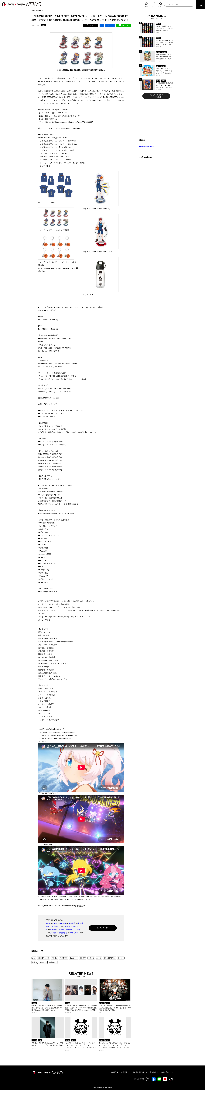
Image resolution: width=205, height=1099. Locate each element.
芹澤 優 (53, 933)
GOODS (34, 1040)
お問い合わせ (165, 1072)
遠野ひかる (63, 933)
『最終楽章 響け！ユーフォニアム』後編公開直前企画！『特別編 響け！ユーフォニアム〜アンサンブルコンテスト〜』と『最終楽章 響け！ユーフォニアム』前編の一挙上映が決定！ (164, 57)
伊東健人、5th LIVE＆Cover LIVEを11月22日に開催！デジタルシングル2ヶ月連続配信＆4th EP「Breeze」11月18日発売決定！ (47, 1008)
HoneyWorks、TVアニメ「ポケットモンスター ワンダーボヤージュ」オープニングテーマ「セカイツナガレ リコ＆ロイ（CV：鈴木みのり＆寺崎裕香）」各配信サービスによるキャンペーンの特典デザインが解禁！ (81, 1045)
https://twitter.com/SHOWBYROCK (62, 732)
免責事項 (153, 1072)
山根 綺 (53, 930)
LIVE (40, 1040)
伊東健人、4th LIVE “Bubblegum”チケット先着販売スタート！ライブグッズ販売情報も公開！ (47, 1044)
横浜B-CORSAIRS (65, 930)
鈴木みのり (74, 933)
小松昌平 (66, 926)
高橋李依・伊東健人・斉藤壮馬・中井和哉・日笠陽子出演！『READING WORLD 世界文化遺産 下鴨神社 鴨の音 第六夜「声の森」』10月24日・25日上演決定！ (81, 1008)
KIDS (157, 66)
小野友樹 (91, 958)
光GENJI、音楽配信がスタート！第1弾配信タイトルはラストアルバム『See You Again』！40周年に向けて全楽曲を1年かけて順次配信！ (164, 28)
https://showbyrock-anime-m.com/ (64, 735)
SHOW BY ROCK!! (59, 923)
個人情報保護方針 (138, 1072)
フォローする (104, 928)
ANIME (39, 11)
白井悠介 (121, 958)
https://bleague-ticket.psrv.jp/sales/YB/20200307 (74, 122)
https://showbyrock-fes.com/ (82, 900)
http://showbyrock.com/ (55, 729)
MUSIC (34, 1003)
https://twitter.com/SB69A (63, 738)
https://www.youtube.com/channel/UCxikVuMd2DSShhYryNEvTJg (98, 896)
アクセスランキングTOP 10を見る (156, 96)
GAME (158, 80)
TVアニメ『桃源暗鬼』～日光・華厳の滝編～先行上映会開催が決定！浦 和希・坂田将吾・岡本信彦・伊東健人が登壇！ (115, 1008)
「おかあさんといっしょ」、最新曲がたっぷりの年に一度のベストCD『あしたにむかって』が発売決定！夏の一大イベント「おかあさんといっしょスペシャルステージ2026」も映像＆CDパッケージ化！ (164, 71)
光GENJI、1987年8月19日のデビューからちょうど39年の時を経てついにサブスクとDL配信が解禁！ (164, 43)
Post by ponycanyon (146, 146)
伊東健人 (72, 923)
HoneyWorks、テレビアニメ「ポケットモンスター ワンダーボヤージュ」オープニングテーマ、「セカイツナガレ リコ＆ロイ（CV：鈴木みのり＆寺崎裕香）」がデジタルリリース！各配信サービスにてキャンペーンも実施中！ (114, 1045)
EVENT (107, 1003)
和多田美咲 (63, 958)
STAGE (68, 1003)
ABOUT (113, 1072)
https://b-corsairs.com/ (71, 128)
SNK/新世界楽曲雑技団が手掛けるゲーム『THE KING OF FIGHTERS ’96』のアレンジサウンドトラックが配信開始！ (164, 85)
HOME (33, 11)
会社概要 (124, 1072)
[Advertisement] (155, 118)
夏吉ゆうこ (56, 926)
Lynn (48, 923)
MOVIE (164, 52)
